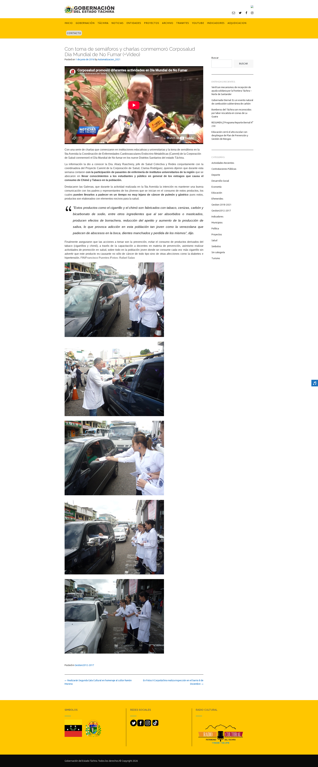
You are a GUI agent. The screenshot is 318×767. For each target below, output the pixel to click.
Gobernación (85, 23)
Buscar (215, 57)
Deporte (216, 175)
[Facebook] (246, 12)
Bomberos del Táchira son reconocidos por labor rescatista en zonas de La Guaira (231, 113)
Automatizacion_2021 (109, 59)
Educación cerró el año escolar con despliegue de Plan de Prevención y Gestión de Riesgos (230, 135)
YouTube (198, 23)
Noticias (117, 23)
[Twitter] (240, 12)
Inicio (69, 23)
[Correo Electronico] (233, 12)
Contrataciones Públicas (224, 169)
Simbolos (216, 246)
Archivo (167, 23)
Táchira (103, 23)
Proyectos (151, 23)
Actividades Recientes (223, 163)
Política (215, 228)
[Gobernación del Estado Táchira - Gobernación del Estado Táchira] (89, 9)
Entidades (134, 23)
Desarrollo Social (220, 180)
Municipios (217, 222)
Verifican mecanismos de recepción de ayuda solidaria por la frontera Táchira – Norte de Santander (232, 91)
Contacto (74, 33)
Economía (216, 186)
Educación (217, 192)
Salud (214, 240)
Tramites (182, 23)
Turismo (216, 258)
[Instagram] (252, 12)
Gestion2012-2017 (84, 665)
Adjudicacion (237, 23)
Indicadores (216, 23)
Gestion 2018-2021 (221, 204)
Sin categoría (218, 252)
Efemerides (217, 198)
